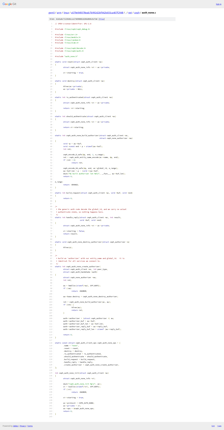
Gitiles (15, 426)
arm (59, 12)
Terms (30, 426)
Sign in (218, 4)
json (219, 426)
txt (213, 426)
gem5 (51, 12)
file (102, 19)
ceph (137, 12)
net (130, 12)
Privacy (23, 426)
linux (66, 12)
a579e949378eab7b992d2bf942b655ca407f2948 (97, 12)
